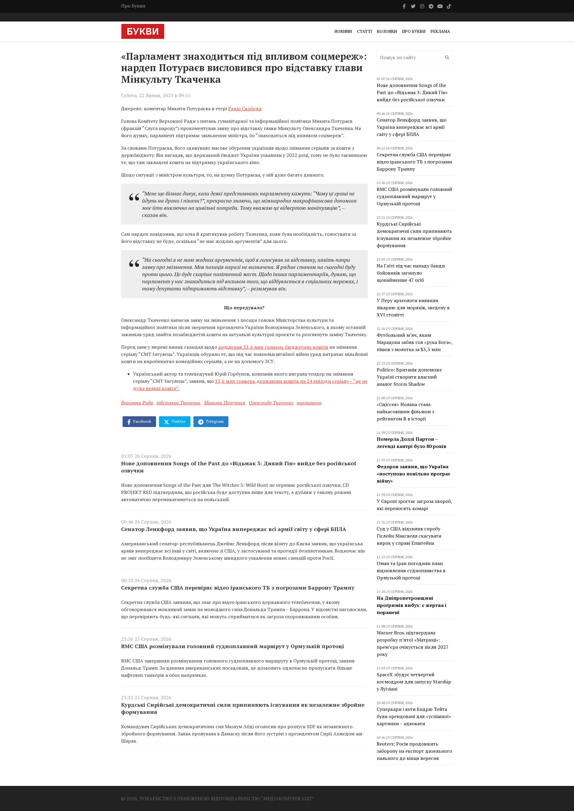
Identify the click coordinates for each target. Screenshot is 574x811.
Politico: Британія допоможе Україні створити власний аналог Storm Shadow (409, 376)
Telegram (214, 421)
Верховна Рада (137, 402)
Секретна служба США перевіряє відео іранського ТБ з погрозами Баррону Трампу (238, 587)
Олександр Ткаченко (271, 402)
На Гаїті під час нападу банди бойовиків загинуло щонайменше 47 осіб (411, 272)
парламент (309, 402)
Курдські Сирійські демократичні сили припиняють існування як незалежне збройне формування (242, 708)
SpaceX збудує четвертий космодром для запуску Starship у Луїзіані (414, 681)
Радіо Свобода (244, 108)
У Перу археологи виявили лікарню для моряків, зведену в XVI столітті (413, 307)
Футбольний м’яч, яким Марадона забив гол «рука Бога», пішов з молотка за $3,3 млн (414, 342)
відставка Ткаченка (178, 402)
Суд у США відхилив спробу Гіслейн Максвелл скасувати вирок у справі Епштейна (409, 535)
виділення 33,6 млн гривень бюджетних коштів (273, 347)
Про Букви (133, 5)
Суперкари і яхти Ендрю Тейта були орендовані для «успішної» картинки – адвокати (414, 716)
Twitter (178, 421)
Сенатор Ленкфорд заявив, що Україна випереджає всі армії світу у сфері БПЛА (233, 528)
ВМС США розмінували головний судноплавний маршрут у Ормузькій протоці (232, 646)
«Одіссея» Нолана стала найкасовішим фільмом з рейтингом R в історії (405, 411)
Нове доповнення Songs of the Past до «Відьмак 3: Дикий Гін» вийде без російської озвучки (238, 467)
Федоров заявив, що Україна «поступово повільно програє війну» (414, 473)
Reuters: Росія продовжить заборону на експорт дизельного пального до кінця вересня (414, 750)
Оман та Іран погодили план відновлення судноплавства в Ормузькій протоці (411, 570)
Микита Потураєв (224, 402)
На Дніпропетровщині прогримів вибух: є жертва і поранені (411, 605)
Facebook (141, 421)
